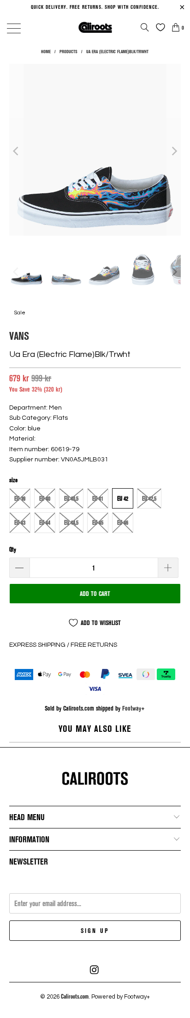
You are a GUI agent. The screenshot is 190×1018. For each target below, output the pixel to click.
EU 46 (122, 522)
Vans (19, 335)
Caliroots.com (75, 996)
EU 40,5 (71, 498)
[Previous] (16, 151)
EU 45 (97, 522)
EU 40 (44, 498)
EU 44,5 (71, 522)
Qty (12, 549)
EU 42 (122, 498)
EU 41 (97, 498)
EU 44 (44, 522)
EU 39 (19, 498)
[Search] (145, 27)
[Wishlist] (158, 27)
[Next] (173, 151)
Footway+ (133, 708)
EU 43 (19, 522)
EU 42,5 (149, 498)
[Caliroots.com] (95, 27)
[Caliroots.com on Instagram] (94, 969)
